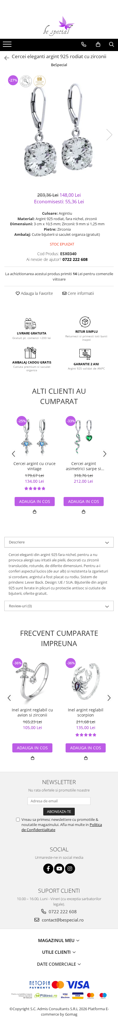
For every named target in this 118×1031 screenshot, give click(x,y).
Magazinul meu (57, 940)
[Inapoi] (4, 58)
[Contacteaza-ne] (83, 44)
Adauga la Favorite (36, 293)
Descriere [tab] (17, 542)
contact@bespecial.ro (62, 920)
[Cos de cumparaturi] (98, 44)
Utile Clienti (57, 952)
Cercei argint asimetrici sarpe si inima (83, 466)
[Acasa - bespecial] (59, 26)
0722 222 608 (62, 911)
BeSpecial (59, 64)
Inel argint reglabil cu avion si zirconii (32, 712)
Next (109, 135)
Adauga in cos (34, 501)
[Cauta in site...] (111, 44)
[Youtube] (59, 869)
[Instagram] (70, 869)
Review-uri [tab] (20, 605)
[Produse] (8, 46)
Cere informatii (80, 293)
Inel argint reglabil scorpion (85, 712)
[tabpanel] (59, 128)
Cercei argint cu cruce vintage (34, 466)
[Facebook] (48, 869)
